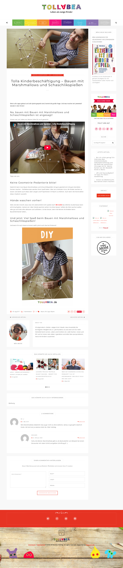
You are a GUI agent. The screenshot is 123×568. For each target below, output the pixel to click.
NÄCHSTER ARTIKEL (76, 317)
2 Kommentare (27, 311)
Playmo (52, 311)
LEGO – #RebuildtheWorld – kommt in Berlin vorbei (20, 373)
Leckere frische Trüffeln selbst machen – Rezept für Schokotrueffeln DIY (46, 374)
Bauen (42, 311)
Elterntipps (31, 22)
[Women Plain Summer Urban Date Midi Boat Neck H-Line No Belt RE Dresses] (111, 213)
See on (101, 227)
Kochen (55, 22)
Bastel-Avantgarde (40, 75)
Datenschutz (105, 22)
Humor (79, 22)
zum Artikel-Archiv (104, 195)
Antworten (82, 421)
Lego (48, 311)
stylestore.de (90, 545)
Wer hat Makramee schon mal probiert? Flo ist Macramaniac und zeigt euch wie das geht (73, 375)
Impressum (32, 545)
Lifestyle (68, 22)
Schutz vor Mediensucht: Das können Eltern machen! (104, 180)
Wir (92, 22)
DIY (43, 22)
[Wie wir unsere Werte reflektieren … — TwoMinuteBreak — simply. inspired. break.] (96, 220)
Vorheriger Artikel (19, 317)
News (18, 22)
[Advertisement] (45, 97)
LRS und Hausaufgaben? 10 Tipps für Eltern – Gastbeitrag (104, 174)
